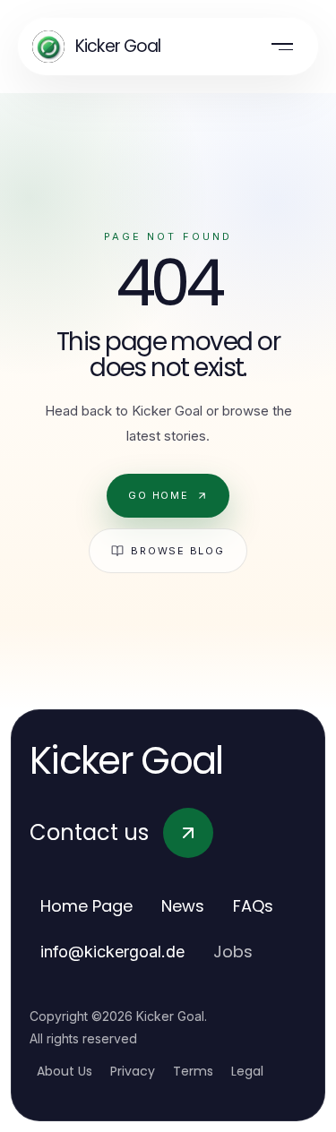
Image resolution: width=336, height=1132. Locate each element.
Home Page (86, 906)
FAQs (253, 906)
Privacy (132, 1071)
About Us (64, 1071)
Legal (247, 1071)
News (182, 906)
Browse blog (177, 551)
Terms (193, 1071)
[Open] (282, 46)
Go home (158, 495)
